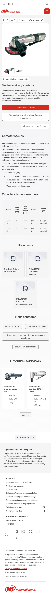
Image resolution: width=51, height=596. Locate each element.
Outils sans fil (11, 489)
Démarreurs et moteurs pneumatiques (21, 500)
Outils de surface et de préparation (20, 504)
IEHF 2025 (10, 524)
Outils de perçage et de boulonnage (21, 496)
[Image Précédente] (6, 44)
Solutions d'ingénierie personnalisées (21, 493)
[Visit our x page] (30, 531)
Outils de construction (15, 486)
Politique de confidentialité (16, 569)
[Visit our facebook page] (37, 531)
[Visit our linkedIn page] (17, 538)
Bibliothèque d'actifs (14, 520)
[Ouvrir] (47, 11)
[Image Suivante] (44, 44)
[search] (47, 4)
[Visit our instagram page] (23, 531)
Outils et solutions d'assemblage (19, 482)
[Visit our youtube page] (17, 531)
